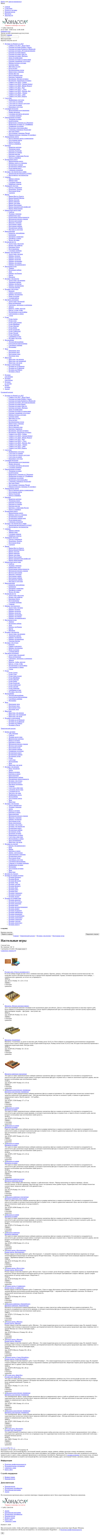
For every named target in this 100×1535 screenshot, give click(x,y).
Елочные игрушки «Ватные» (18, 56)
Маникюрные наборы (16, 777)
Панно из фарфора (15, 158)
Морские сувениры (15, 222)
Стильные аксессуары (16, 789)
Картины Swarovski (15, 151)
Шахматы (12, 277)
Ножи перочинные (15, 823)
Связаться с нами (10, 1468)
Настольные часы (14, 354)
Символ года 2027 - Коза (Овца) (19, 45)
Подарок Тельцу (14, 896)
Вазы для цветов (14, 768)
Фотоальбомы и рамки (16, 839)
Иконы (7, 194)
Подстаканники (14, 249)
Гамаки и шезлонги (15, 293)
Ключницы (12, 235)
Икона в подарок (14, 740)
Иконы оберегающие (16, 208)
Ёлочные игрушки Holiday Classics (20, 47)
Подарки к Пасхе (14, 371)
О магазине (8, 8)
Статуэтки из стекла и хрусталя (19, 103)
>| (14, 1448)
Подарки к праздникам (12, 364)
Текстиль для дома (15, 793)
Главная (7, 6)
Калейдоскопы (13, 121)
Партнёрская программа (13, 1490)
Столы (11, 315)
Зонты (11, 770)
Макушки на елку (14, 66)
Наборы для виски (15, 257)
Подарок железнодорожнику (18, 907)
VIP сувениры (13, 733)
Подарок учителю (15, 921)
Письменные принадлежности (19, 779)
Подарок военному (15, 903)
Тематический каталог (8, 728)
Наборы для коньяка (15, 261)
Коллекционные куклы (16, 70)
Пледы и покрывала (15, 187)
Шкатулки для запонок (16, 359)
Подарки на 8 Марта (15, 370)
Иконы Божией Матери (16, 198)
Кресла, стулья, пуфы (16, 310)
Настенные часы (14, 352)
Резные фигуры (14, 73)
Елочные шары (14, 65)
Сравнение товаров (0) (8, 951)
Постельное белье (14, 191)
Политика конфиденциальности (15, 1464)
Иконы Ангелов (14, 200)
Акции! (7, 389)
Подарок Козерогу (15, 886)
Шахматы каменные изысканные (16, 1074)
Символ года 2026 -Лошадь (18, 96)
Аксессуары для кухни (16, 243)
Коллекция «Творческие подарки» (20, 80)
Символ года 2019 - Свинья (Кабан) (20, 84)
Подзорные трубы (15, 756)
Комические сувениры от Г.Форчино (21, 122)
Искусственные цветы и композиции (21, 138)
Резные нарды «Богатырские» (15, 1252)
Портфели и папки (15, 238)
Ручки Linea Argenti (15, 322)
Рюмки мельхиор (14, 112)
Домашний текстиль (11, 186)
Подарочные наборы (15, 754)
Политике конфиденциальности (71, 1530)
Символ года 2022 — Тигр (17, 89)
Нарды (11, 275)
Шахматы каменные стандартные (16, 1198)
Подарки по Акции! (11, 874)
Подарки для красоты (12, 279)
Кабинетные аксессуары (13, 210)
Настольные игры (11, 266)
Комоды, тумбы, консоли (17, 308)
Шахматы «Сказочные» (12, 1040)
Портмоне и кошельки (16, 236)
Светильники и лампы (16, 314)
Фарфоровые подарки (16, 865)
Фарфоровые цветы (15, 795)
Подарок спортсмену (16, 917)
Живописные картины (16, 739)
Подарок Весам (14, 879)
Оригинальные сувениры (17, 854)
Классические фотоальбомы (18, 343)
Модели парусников (15, 221)
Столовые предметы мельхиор (19, 114)
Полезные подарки (15, 833)
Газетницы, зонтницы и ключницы (20, 305)
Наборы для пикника (16, 294)
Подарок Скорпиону (15, 893)
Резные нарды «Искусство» (14, 1270)
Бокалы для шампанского (17, 846)
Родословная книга (15, 168)
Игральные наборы (15, 270)
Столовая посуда (14, 791)
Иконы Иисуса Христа (16, 196)
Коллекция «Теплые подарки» (19, 79)
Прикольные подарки (16, 835)
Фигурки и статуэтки (16, 229)
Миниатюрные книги (16, 161)
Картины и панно (14, 742)
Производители (10, 12)
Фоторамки (12, 347)
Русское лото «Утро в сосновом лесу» (17, 972)
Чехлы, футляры (14, 240)
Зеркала (11, 307)
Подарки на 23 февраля (16, 368)
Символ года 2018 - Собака (18, 82)
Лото (10, 272)
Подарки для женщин (9, 375)
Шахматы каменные (11, 1234)
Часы (6, 349)
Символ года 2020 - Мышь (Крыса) (20, 86)
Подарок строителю (15, 919)
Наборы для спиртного (12, 252)
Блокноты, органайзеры (17, 233)
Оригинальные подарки (13, 117)
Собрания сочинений (16, 170)
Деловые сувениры (15, 214)
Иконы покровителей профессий (20, 207)
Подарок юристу (14, 924)
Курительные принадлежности (19, 217)
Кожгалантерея (10, 231)
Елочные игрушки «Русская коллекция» (22, 51)
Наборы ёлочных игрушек (17, 63)
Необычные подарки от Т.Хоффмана (21, 124)
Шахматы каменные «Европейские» (17, 1305)
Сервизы (11, 786)
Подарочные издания (16, 165)
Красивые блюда (14, 247)
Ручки (7, 317)
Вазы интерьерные (15, 303)
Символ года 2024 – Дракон (18, 93)
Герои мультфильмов (15, 58)
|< (1, 1448)
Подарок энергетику (15, 923)
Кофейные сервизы (15, 184)
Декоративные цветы (12, 137)
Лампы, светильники (16, 853)
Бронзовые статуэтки (16, 107)
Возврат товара (10, 1477)
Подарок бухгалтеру (15, 902)
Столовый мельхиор (11, 108)
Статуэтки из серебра (16, 101)
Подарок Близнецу (15, 877)
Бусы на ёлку (13, 68)
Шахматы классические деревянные (17, 1092)
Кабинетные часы (15, 215)
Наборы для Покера (15, 273)
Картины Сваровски (15, 77)
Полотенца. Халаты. (15, 189)
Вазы (10, 847)
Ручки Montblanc (14, 324)
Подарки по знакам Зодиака (14, 875)
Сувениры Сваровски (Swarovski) (20, 130)
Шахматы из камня (11, 1109)
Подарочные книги (11, 159)
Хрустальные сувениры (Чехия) (19, 133)
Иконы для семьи (14, 203)
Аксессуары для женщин (17, 280)
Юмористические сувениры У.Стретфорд (22, 135)
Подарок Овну (13, 889)
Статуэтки (8, 98)
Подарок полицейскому (16, 916)
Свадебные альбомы (15, 345)
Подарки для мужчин (9, 379)
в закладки (8, 984)
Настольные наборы (15, 226)
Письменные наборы (16, 228)
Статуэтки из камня (15, 105)
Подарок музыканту (15, 910)
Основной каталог (7, 392)
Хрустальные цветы (15, 140)
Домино (11, 268)
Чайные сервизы (14, 179)
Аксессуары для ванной (17, 301)
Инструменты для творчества (18, 175)
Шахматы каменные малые (14, 1181)
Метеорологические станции (18, 219)
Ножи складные (14, 296)
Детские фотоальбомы (16, 342)
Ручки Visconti (13, 333)
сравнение (8, 986)
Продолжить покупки (92, 934)
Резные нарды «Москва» (13, 1323)
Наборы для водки (15, 259)
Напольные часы (14, 350)
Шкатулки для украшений (17, 361)
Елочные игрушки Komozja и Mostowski (22, 49)
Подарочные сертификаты (13, 1488)
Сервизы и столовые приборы (19, 863)
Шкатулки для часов (15, 363)
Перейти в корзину (7, 934)
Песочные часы (14, 356)
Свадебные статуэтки (16, 860)
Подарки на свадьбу (8, 383)
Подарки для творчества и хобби (15, 172)
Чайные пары (13, 180)
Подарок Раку (13, 891)
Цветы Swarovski (14, 142)
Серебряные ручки (15, 336)
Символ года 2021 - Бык (17, 87)
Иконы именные (14, 201)
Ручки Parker (13, 328)
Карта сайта (9, 1469)
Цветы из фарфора (15, 144)
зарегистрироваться (14, 1)
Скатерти (12, 193)
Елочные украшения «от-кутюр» (19, 61)
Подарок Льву (13, 888)
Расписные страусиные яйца (18, 128)
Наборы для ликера (15, 263)
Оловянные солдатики (16, 126)
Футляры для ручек (15, 338)
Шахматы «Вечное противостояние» (17, 1006)
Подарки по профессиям (13, 898)
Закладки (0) (9, 15)
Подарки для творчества (17, 826)
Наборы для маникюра (16, 286)
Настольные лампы (15, 224)
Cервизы (8, 177)
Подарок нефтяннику (16, 912)
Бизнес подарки (7, 386)
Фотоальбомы (9, 340)
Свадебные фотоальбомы (17, 861)
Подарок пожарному (15, 914)
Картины (8, 145)
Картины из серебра (15, 152)
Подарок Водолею (15, 881)
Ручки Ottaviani (14, 326)
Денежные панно (14, 149)
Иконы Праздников (15, 205)
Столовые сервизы (15, 182)
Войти (3, 1)
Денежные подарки (15, 119)
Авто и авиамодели (15, 805)
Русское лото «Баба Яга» (13, 1377)
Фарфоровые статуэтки (16, 100)
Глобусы (11, 212)
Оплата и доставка (11, 10)
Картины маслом (14, 154)
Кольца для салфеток (15, 245)
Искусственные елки (16, 75)
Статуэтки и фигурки (16, 788)
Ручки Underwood (15, 331)
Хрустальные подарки (16, 868)
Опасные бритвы (14, 287)
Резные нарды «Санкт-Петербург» (16, 1359)
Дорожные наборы (15, 282)
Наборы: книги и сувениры (18, 163)
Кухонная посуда (10, 242)
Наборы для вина (14, 256)
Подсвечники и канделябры (18, 312)
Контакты (8, 14)
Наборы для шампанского (17, 264)
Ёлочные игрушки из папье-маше (20, 59)
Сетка (8, 945)
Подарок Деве (13, 882)
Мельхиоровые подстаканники (19, 110)
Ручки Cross (13, 321)
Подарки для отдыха (11, 289)
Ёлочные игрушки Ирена (17, 52)
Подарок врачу (13, 905)
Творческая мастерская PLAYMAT (20, 173)
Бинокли (11, 291)
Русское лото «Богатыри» (13, 1430)
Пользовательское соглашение (15, 1466)
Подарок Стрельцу (15, 895)
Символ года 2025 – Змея (17, 94)
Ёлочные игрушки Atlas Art (18, 54)
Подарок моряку (14, 909)
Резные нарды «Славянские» (14, 1288)
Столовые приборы (15, 115)
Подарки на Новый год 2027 (14, 44)
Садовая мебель (14, 298)
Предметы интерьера (12, 300)
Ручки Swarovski (14, 329)
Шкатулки (8, 357)
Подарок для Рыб (14, 884)
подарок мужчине (73, 1455)
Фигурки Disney (14, 131)
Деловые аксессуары (15, 737)
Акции (7, 1492)
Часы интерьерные (15, 840)
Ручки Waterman (14, 335)
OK (2, 1533)
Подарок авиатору (15, 900)
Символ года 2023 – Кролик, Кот (20, 91)
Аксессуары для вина (16, 254)
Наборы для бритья (15, 284)
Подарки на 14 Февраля (16, 366)
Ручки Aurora (13, 319)
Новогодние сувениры (16, 72)
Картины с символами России (19, 156)
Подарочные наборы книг (17, 166)
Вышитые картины (15, 147)
